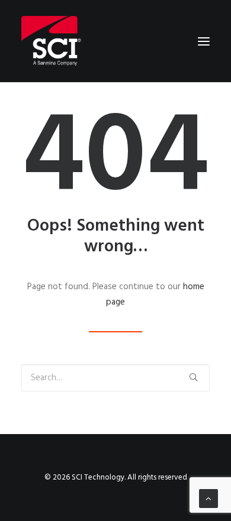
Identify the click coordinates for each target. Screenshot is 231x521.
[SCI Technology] (51, 41)
